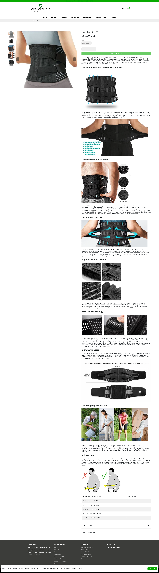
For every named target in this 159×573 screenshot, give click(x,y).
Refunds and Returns (87, 547)
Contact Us (87, 17)
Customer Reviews (59, 558)
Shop (55, 551)
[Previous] (11, 33)
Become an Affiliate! (60, 561)
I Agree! (152, 568)
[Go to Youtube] (117, 548)
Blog (55, 563)
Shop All (64, 17)
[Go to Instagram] (111, 548)
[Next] (11, 64)
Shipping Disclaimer (86, 556)
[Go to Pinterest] (119, 548)
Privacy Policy (84, 549)
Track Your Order (101, 17)
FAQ (82, 558)
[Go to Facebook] (108, 548)
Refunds (113, 17)
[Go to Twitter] (114, 548)
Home (45, 17)
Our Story (54, 17)
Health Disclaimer (86, 554)
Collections (75, 17)
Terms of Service (85, 551)
